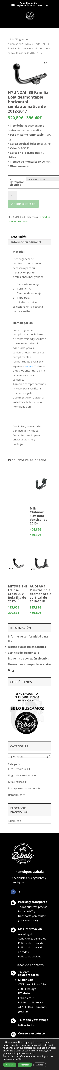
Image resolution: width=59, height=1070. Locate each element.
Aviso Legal (25, 934)
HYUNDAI (25, 44)
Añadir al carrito (23, 204)
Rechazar (25, 1064)
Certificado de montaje (23, 653)
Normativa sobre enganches (27, 647)
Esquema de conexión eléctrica (28, 658)
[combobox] (29, 755)
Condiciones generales (32, 938)
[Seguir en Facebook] (13, 891)
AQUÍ (19, 1059)
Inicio (11, 39)
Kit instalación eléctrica (17, 182)
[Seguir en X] (19, 891)
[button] (46, 63)
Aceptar (9, 1064)
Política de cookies (29, 956)
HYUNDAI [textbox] (28, 757)
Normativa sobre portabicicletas (29, 664)
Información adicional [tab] (26, 242)
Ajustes (40, 1064)
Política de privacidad (31, 943)
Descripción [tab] (19, 236)
